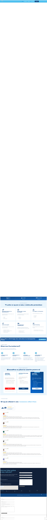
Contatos (32, 1)
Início (22, 1)
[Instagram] (40, 495)
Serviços (29, 1)
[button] (29, 1)
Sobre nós (25, 1)
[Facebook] (37, 495)
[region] (23, 148)
